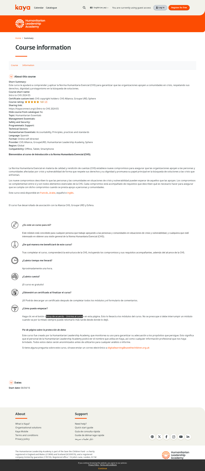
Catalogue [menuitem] (51, 7)
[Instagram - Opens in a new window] (173, 437)
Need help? (81, 423)
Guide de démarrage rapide (89, 435)
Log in (161, 7)
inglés (70, 192)
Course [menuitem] (14, 65)
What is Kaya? (22, 423)
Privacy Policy (93, 465)
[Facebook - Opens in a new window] (166, 437)
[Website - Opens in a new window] (152, 437)
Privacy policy (22, 439)
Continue (102, 468)
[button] (84, 7)
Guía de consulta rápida (87, 431)
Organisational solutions (28, 427)
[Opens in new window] (176, 455)
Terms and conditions (108, 465)
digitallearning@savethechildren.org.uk (128, 347)
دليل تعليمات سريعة (84, 439)
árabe (52, 192)
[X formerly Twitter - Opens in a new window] (159, 437)
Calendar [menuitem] (39, 7)
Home (18, 38)
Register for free (179, 7)
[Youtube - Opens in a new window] (181, 437)
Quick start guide (84, 427)
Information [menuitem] (28, 65)
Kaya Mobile (21, 431)
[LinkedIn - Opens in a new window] (188, 437)
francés (44, 192)
